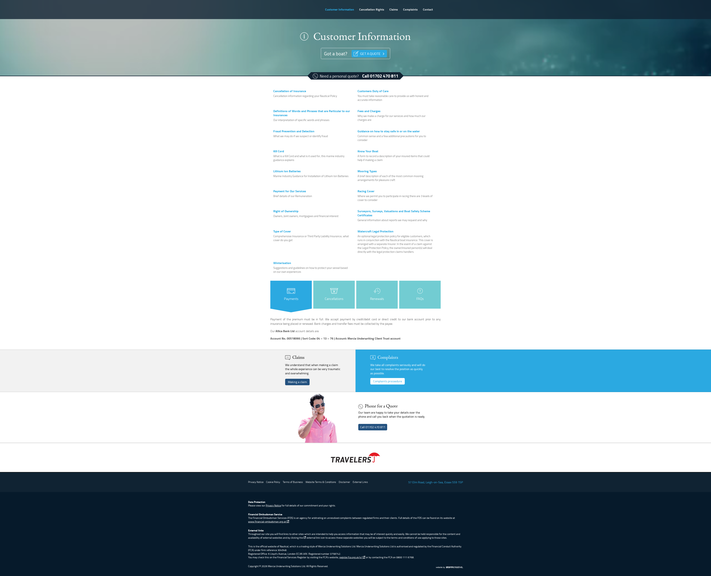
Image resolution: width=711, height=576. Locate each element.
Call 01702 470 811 (380, 76)
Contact (428, 9)
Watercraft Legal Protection (375, 231)
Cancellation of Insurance (289, 91)
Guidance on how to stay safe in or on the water (389, 131)
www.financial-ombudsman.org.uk (267, 521)
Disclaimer (344, 482)
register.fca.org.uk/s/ (351, 557)
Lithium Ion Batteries (287, 171)
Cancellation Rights (371, 9)
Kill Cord (278, 151)
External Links (360, 482)
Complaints (410, 9)
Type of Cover (282, 231)
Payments (291, 298)
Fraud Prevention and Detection (293, 131)
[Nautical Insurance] (285, 7)
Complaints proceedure (387, 381)
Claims (393, 9)
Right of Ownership (285, 211)
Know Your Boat (368, 151)
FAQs (420, 298)
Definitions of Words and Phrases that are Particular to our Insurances (311, 113)
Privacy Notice (255, 482)
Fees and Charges (369, 111)
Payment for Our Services (289, 191)
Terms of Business (293, 482)
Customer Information (339, 9)
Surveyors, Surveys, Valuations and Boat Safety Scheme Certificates (394, 213)
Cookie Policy (273, 482)
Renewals (377, 298)
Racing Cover (366, 191)
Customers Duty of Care (373, 91)
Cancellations (334, 298)
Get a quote (370, 53)
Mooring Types (367, 171)
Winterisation (282, 263)
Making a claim (297, 382)
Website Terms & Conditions (321, 482)
